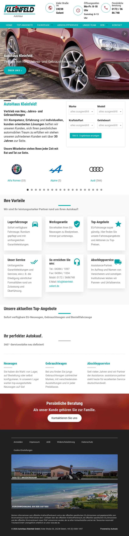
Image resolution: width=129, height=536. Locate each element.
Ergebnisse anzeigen (85, 135)
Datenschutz (87, 442)
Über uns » (15, 70)
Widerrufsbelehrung (66, 442)
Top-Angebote (25, 25)
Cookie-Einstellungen (23, 450)
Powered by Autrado (109, 529)
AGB (48, 442)
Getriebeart (103, 120)
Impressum (34, 442)
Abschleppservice (67, 25)
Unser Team (89, 25)
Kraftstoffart (76, 120)
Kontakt (117, 25)
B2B (102, 25)
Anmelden (18, 442)
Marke (72, 106)
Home (9, 25)
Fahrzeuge (43, 25)
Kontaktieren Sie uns (64, 418)
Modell (101, 106)
